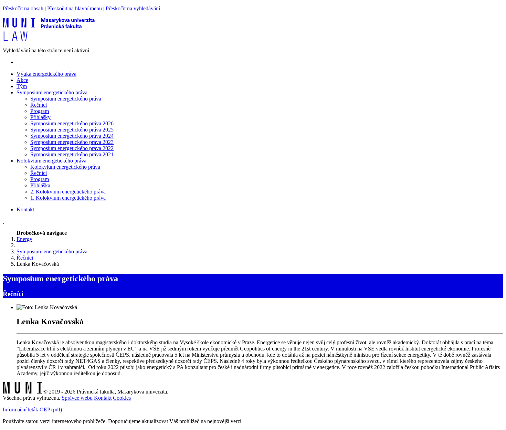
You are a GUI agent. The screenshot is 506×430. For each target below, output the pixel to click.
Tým (22, 86)
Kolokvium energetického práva (65, 167)
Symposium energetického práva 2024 (72, 136)
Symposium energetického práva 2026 (72, 123)
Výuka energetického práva (46, 74)
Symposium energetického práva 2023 (72, 142)
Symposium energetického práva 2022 (72, 148)
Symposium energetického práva (65, 99)
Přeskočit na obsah (23, 8)
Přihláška (40, 185)
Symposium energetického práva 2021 (72, 154)
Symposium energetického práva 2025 (72, 130)
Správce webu (77, 398)
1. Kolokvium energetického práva (68, 198)
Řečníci (38, 105)
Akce (22, 80)
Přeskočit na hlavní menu (74, 8)
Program (39, 111)
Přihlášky (40, 117)
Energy (24, 239)
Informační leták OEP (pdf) (32, 409)
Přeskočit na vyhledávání (133, 8)
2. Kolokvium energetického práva (68, 192)
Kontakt (25, 209)
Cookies (122, 398)
